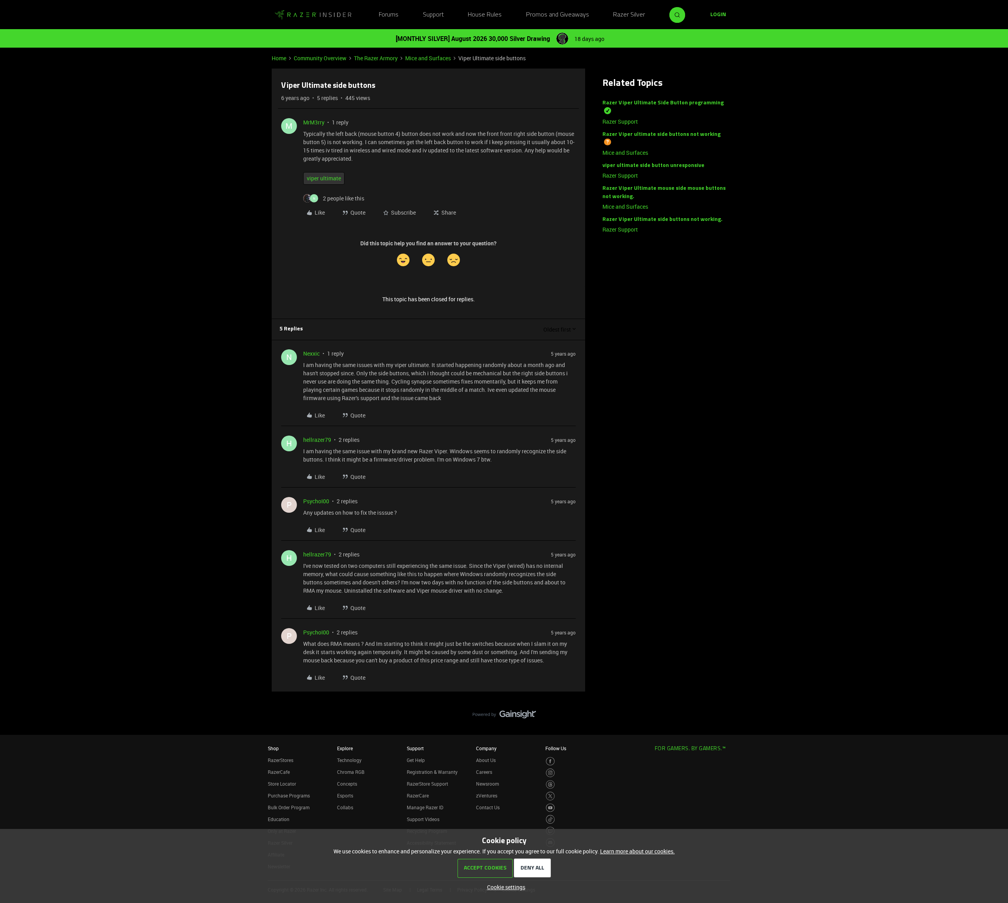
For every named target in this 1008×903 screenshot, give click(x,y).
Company (486, 748)
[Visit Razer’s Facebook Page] (550, 761)
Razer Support (620, 121)
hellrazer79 (317, 439)
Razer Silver (629, 15)
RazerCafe (279, 772)
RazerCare (418, 795)
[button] (718, 15)
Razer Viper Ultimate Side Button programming (663, 103)
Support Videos (423, 819)
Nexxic (311, 353)
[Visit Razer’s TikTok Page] (550, 819)
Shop (273, 748)
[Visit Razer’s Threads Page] (550, 785)
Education (278, 819)
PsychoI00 (316, 501)
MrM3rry (313, 122)
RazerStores (280, 760)
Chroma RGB (351, 772)
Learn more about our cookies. (637, 851)
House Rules (485, 15)
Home (279, 58)
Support (433, 15)
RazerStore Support (427, 784)
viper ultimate (324, 178)
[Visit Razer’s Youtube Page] (550, 808)
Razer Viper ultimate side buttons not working (661, 134)
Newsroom (487, 784)
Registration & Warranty (432, 772)
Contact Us (488, 807)
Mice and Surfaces (428, 58)
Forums (388, 15)
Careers (484, 772)
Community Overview (320, 58)
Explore (345, 748)
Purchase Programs (289, 795)
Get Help (416, 760)
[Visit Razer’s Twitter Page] (550, 796)
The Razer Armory (376, 58)
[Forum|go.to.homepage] (313, 15)
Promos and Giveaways (557, 15)
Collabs (345, 807)
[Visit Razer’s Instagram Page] (550, 773)
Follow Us (555, 748)
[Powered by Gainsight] (504, 716)
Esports (345, 795)
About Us (486, 760)
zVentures (486, 795)
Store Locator (282, 784)
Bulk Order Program (288, 807)
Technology (349, 760)
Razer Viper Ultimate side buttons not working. (662, 219)
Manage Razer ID (425, 807)
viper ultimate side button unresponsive (653, 165)
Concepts (347, 784)
